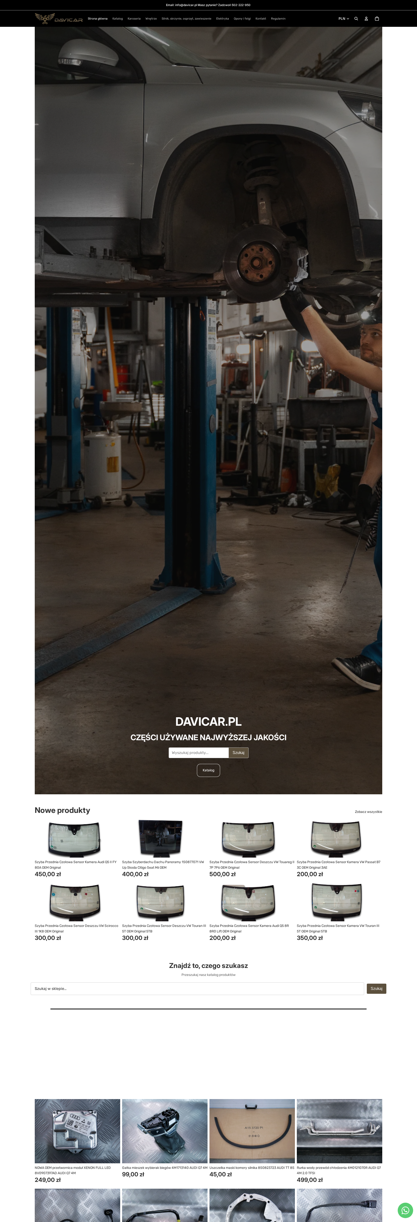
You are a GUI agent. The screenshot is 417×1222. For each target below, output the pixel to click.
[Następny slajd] (113, 838)
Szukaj (238, 753)
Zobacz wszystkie (368, 812)
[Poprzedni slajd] (42, 838)
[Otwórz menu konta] (366, 18)
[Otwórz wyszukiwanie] (356, 18)
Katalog (208, 770)
